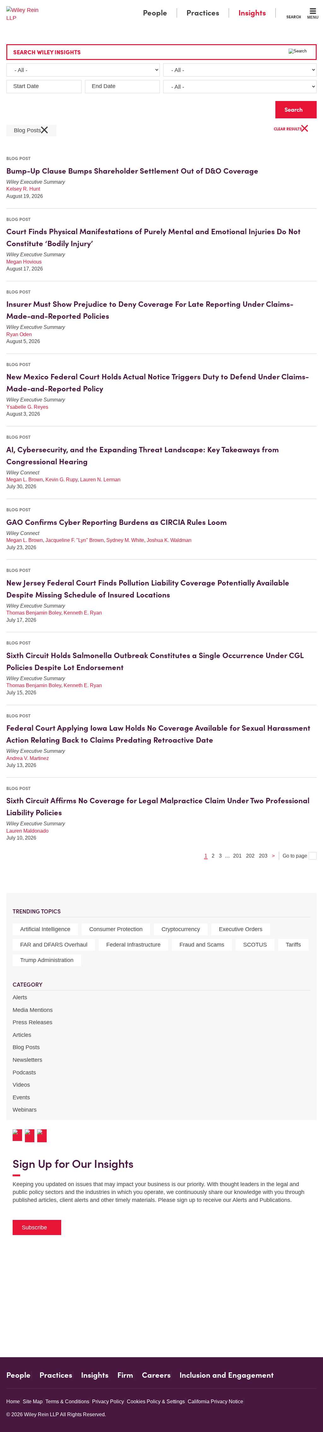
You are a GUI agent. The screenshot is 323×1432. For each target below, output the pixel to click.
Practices (202, 13)
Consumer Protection (116, 929)
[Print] (31, 1135)
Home (13, 1401)
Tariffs (293, 945)
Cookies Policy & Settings (156, 1401)
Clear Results (291, 129)
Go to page (295, 856)
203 (263, 856)
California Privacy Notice (215, 1401)
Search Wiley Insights (47, 52)
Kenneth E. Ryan (83, 612)
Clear (260, 108)
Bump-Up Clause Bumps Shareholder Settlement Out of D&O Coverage (132, 171)
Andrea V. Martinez (27, 758)
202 (250, 856)
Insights (252, 13)
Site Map (33, 1401)
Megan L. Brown (24, 479)
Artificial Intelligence (45, 929)
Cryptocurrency (181, 929)
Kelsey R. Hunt (23, 189)
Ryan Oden (19, 334)
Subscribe (34, 1227)
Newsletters (27, 1060)
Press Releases (32, 1022)
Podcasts (24, 1072)
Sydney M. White (125, 540)
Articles (22, 1035)
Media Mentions (33, 1010)
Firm (125, 1375)
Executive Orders (240, 929)
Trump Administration (46, 960)
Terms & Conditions (67, 1401)
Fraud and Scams (201, 945)
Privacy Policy (108, 1401)
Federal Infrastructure (133, 945)
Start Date (26, 86)
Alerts (20, 997)
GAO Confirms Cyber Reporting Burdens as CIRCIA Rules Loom (116, 522)
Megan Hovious (24, 261)
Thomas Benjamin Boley (33, 612)
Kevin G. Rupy (61, 479)
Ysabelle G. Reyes (27, 407)
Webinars (25, 1110)
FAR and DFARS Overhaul (53, 945)
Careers (156, 1375)
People (155, 13)
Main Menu (143, 7)
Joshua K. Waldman (169, 540)
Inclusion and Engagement (226, 1375)
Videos (21, 1085)
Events (21, 1097)
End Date (103, 86)
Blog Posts (26, 1047)
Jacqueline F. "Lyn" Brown (74, 540)
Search (293, 17)
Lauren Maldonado (27, 831)
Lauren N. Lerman (100, 479)
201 (237, 856)
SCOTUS (255, 945)
